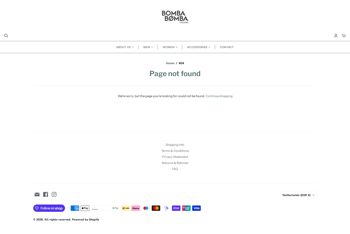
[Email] (37, 194)
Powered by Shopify (85, 219)
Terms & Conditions (175, 151)
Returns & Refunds (175, 163)
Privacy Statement (175, 157)
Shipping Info (175, 145)
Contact (227, 47)
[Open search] (6, 36)
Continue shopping (219, 96)
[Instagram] (54, 194)
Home (170, 63)
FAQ (175, 169)
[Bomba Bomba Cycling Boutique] (175, 16)
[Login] (336, 36)
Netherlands (297, 195)
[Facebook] (45, 194)
